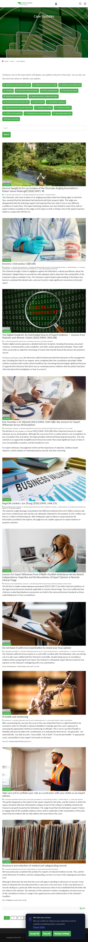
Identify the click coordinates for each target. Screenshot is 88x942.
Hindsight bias (67, 584)
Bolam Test (54, 269)
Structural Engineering (34, 799)
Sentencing (7, 720)
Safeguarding (31, 869)
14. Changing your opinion (77, 651)
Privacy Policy (39, 927)
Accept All (34, 933)
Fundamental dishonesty (11, 651)
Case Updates (6, 184)
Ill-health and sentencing (15, 717)
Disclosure (54, 869)
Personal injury (9, 584)
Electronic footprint (47, 341)
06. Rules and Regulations (57, 267)
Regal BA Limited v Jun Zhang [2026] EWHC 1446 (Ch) (29, 503)
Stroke (62, 720)
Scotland (25, 584)
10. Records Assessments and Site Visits (33, 195)
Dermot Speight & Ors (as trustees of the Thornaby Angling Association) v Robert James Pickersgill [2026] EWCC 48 (40, 190)
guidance (15, 428)
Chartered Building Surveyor (12, 507)
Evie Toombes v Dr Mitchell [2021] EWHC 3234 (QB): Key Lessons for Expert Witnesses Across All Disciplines (41, 423)
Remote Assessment (57, 584)
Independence (18, 584)
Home (6, 61)
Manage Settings (61, 933)
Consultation (8, 428)
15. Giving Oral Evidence (44, 269)
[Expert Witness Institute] (24, 3)
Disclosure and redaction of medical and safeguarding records (34, 866)
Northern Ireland (39, 720)
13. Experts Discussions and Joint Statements (23, 269)
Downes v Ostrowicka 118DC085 (19, 264)
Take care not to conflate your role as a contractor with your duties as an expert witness (43, 794)
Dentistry (7, 267)
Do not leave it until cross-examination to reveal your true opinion (36, 648)
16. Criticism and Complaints (12, 195)
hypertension (68, 720)
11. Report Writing (49, 195)
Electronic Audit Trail (33, 341)
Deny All (46, 933)
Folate (71, 428)
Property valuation (50, 507)
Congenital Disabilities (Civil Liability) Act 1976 (54, 428)
